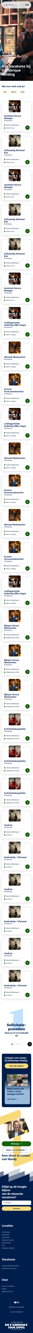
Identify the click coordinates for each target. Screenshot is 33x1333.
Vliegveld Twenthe (8, 1240)
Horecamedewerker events (10, 1266)
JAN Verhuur (6, 1237)
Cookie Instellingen (16, 1312)
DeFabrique (5, 1235)
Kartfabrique (6, 1232)
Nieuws (4, 1289)
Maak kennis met (7, 1291)
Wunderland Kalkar (8, 1248)
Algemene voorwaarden (16, 1307)
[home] (8, 5)
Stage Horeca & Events (9, 1268)
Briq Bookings (6, 1243)
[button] (27, 4)
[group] (17, 1087)
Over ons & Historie (8, 1286)
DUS (3, 1245)
